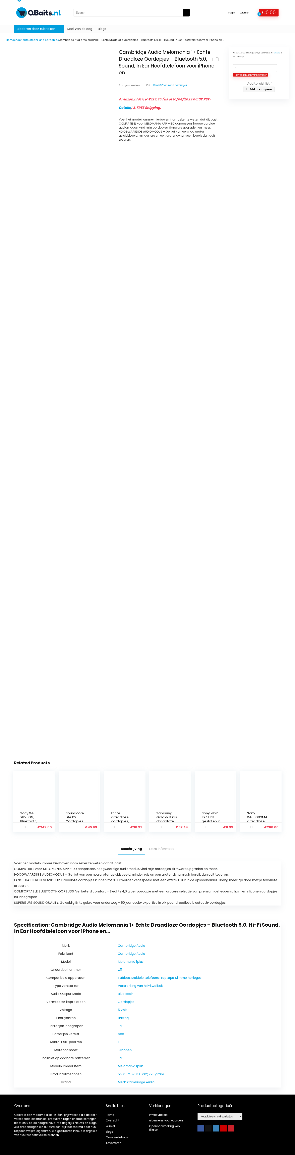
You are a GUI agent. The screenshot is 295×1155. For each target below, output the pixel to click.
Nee (121, 1034)
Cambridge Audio (131, 945)
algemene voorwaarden (166, 1120)
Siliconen (125, 1050)
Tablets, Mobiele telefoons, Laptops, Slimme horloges (159, 977)
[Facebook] (200, 1128)
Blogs (102, 29)
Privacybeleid (158, 1115)
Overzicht (112, 1120)
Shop (17, 40)
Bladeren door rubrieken (36, 29)
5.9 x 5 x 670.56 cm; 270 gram (141, 1074)
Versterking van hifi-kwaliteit (140, 985)
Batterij (123, 1018)
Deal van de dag (79, 29)
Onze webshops (117, 1137)
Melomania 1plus (130, 961)
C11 (120, 969)
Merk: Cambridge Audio (136, 1082)
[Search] (186, 12)
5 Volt (122, 1010)
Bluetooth (125, 993)
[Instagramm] (216, 1128)
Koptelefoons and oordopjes (40, 40)
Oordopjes (126, 1002)
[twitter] (208, 1128)
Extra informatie (161, 848)
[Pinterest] (231, 1128)
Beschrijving (131, 848)
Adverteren (113, 1143)
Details (125, 107)
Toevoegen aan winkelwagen (250, 74)
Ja (120, 1026)
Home (10, 40)
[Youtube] (223, 1128)
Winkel (110, 1126)
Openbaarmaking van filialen (164, 1128)
